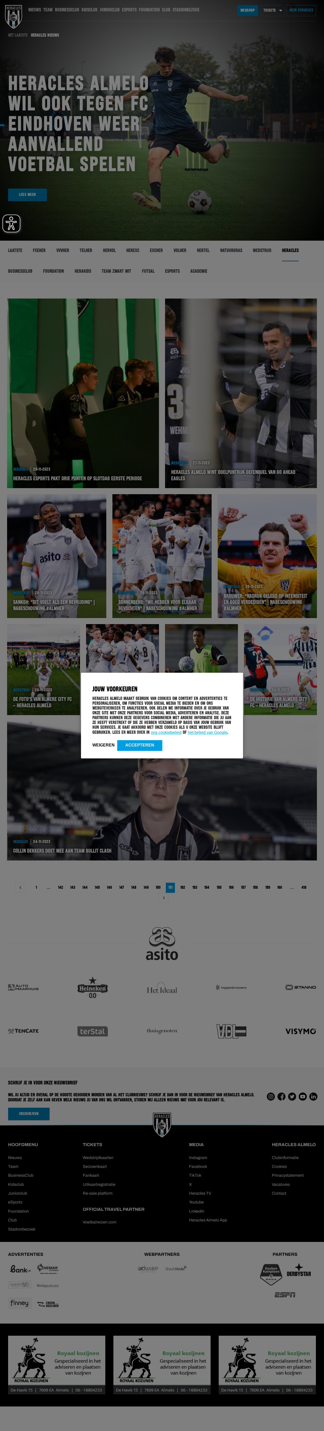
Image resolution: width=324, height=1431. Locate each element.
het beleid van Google (207, 732)
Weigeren (103, 745)
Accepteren (139, 745)
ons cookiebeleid (166, 732)
